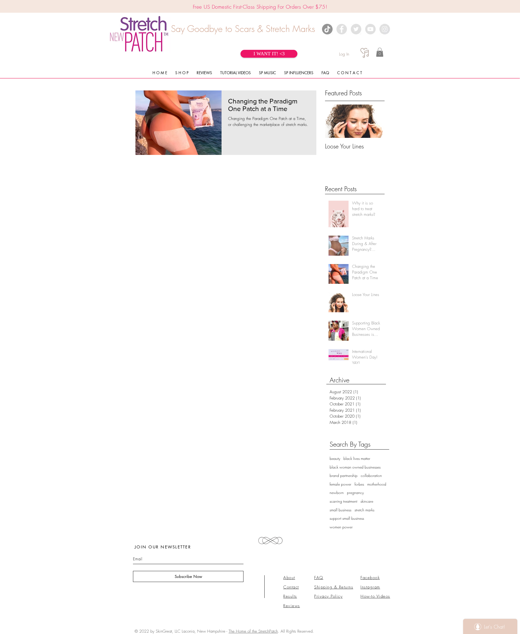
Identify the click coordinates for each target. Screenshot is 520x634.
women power (341, 526)
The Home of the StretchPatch (253, 631)
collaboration (371, 475)
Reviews (291, 606)
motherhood (376, 484)
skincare (366, 501)
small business (340, 509)
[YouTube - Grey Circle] (370, 29)
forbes (359, 484)
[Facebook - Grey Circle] (341, 29)
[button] (380, 52)
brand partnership (344, 475)
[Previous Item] (333, 121)
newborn (337, 492)
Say (178, 29)
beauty (335, 458)
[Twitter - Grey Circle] (356, 29)
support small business (347, 518)
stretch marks (364, 509)
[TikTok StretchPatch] (327, 29)
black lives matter (356, 458)
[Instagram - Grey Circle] (384, 29)
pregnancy (355, 492)
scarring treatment (343, 501)
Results (290, 596)
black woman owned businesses (355, 467)
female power (340, 484)
